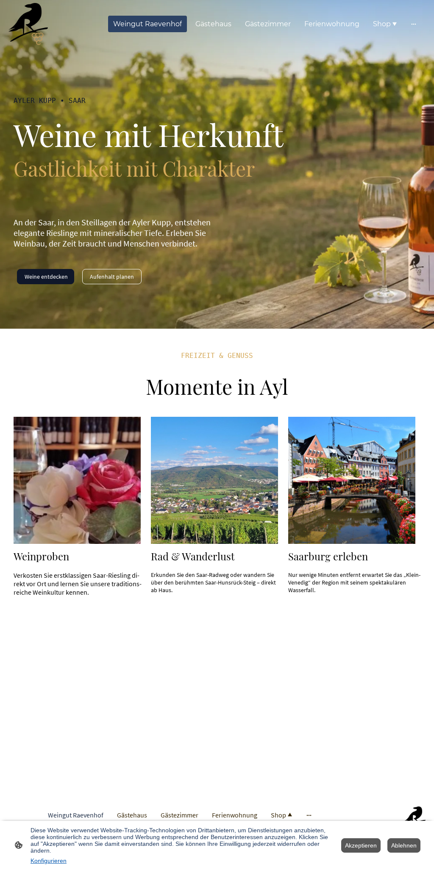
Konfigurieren (49, 860)
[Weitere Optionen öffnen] (413, 24)
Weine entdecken (45, 276)
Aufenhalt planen (112, 276)
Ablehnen (404, 845)
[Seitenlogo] (28, 24)
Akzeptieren (361, 845)
